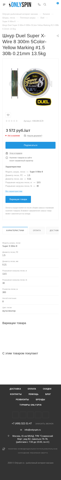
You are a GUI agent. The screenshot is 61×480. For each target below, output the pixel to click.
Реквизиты (22, 399)
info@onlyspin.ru (33, 429)
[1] (6, 121)
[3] (11, 121)
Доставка (15, 389)
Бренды (40, 399)
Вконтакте (15, 415)
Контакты (16, 394)
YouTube (38, 415)
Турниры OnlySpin (30, 405)
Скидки (47, 389)
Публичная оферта (39, 453)
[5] (16, 121)
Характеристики (15, 230)
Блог (48, 394)
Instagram (23, 415)
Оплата (37, 230)
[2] (9, 121)
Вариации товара (18, 199)
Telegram (30, 415)
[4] (14, 121)
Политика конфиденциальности (23, 449)
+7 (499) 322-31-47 (22, 423)
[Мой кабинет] (50, 4)
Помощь (33, 394)
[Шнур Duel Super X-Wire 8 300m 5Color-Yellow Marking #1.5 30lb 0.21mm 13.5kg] (30, 85)
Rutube (45, 415)
